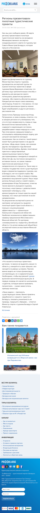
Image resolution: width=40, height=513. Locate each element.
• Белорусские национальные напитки (15, 398)
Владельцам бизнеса (10, 448)
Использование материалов (13, 445)
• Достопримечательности (11, 391)
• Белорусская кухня (9, 396)
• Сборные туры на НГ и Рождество (14, 413)
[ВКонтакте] (3, 320)
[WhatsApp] (18, 320)
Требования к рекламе (11, 452)
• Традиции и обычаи (9, 393)
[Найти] (35, 9)
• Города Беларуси (8, 386)
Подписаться (8, 498)
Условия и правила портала (13, 443)
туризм (31, 276)
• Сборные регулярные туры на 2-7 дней (15, 409)
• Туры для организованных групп (13, 411)
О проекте (6, 441)
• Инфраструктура (8, 388)
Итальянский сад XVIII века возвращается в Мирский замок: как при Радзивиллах (19, 357)
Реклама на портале (10, 450)
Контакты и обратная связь (12, 455)
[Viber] (15, 320)
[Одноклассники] (6, 320)
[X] (9, 320)
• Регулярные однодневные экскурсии (15, 406)
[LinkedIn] (12, 320)
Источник (6, 310)
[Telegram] (21, 320)
